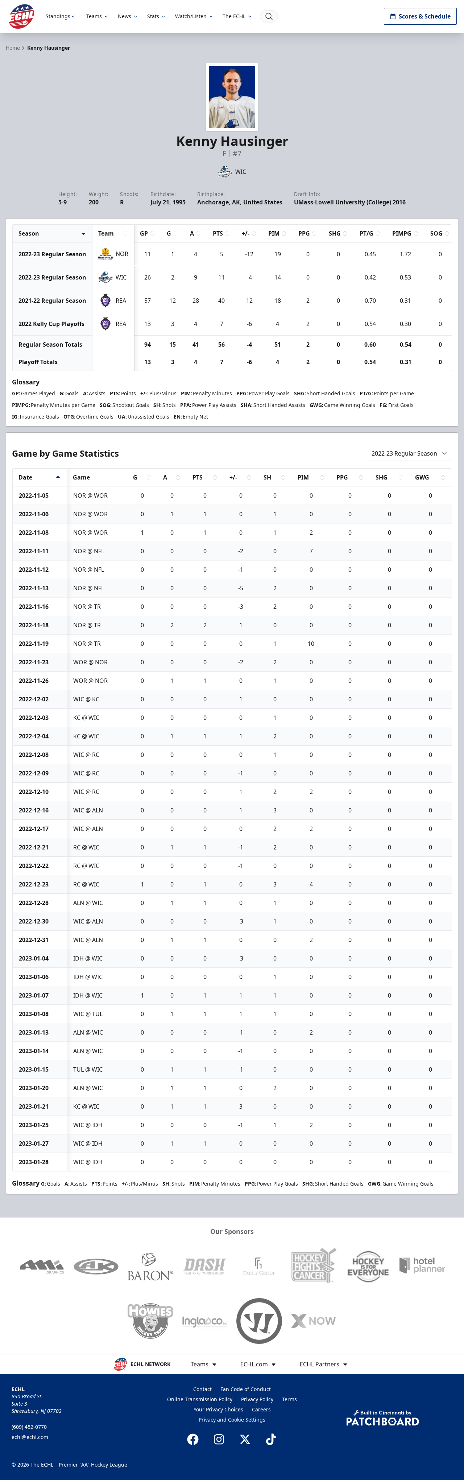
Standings (58, 16)
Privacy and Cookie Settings (232, 1419)
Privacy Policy (257, 1399)
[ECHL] (21, 16)
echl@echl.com (30, 1437)
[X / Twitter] (245, 1439)
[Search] (269, 16)
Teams (94, 16)
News (124, 16)
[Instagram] (219, 1439)
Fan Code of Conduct (245, 1389)
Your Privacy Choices (218, 1409)
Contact (202, 1389)
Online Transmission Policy (199, 1399)
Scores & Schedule (425, 16)
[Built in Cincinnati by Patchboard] (383, 1418)
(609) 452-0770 (29, 1426)
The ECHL (234, 16)
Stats (153, 16)
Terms (289, 1399)
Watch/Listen (191, 16)
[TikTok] (271, 1439)
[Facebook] (193, 1439)
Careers (261, 1409)
